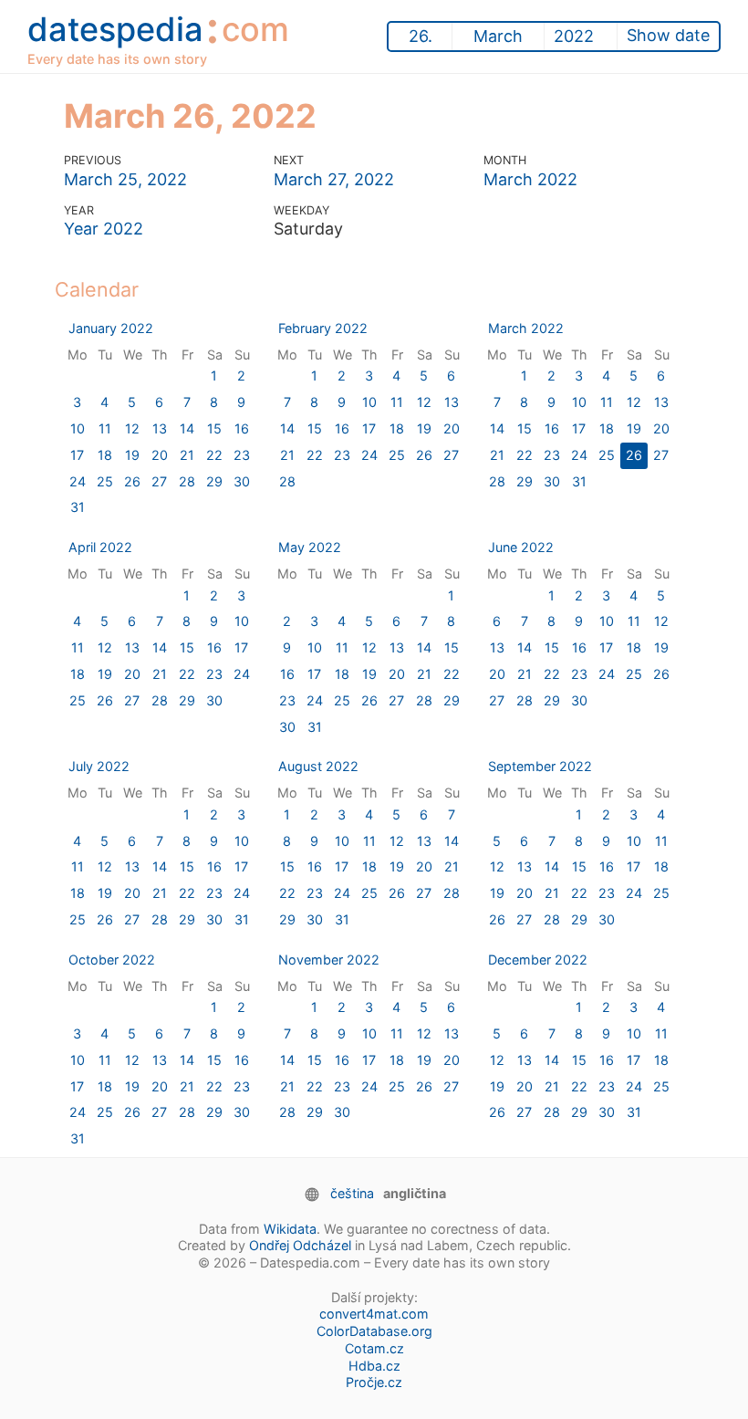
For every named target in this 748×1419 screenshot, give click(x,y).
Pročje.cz (374, 1382)
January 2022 (110, 328)
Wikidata (290, 1228)
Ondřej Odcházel (300, 1245)
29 (214, 481)
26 (132, 481)
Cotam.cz (374, 1348)
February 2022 (323, 328)
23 (242, 455)
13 (159, 428)
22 (214, 455)
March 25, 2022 (125, 179)
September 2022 (540, 766)
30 (242, 481)
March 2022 (530, 179)
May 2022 (309, 547)
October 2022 (111, 959)
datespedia (158, 36)
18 (105, 455)
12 (132, 428)
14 (187, 428)
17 (77, 455)
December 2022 (537, 959)
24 (77, 481)
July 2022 (99, 766)
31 (77, 507)
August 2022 (318, 766)
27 (159, 481)
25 (105, 481)
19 (132, 455)
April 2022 (100, 547)
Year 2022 (103, 228)
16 (241, 428)
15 (214, 428)
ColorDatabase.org (374, 1331)
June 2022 (521, 547)
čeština (352, 1193)
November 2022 (328, 959)
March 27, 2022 (334, 179)
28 (187, 481)
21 (187, 455)
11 (105, 428)
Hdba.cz (374, 1365)
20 (159, 455)
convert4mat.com (374, 1313)
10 (77, 428)
